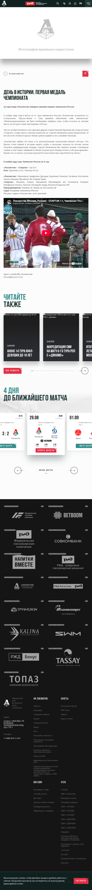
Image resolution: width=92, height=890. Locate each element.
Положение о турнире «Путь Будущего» (72, 845)
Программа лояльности (43, 736)
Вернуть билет (67, 719)
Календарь (38, 710)
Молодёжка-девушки (69, 802)
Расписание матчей (69, 706)
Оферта (64, 714)
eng (80, 4)
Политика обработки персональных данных (42, 751)
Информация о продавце (43, 811)
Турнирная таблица (41, 714)
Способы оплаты (40, 794)
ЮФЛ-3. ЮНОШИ (67, 815)
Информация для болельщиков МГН (46, 761)
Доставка (37, 798)
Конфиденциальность (42, 807)
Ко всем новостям (16, 74)
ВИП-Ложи (65, 710)
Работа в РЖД (39, 756)
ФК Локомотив (41, 698)
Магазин (38, 782)
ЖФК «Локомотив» (68, 794)
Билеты (64, 698)
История (64, 854)
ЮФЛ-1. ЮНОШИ (67, 807)
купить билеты (46, 450)
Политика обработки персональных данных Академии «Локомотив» (70, 838)
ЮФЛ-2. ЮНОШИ (67, 811)
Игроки (36, 719)
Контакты (65, 863)
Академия (65, 832)
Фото (35, 731)
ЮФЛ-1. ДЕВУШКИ (68, 819)
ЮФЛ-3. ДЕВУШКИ (68, 828)
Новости (37, 706)
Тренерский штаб (41, 723)
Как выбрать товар (41, 790)
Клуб (63, 782)
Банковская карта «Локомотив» (73, 859)
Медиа (36, 727)
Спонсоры (65, 850)
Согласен (81, 881)
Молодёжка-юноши (68, 798)
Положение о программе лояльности (44, 741)
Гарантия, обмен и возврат (44, 802)
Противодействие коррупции (45, 746)
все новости (12, 371)
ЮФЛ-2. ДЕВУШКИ (68, 823)
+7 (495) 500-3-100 (12, 738)
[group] (22, 337)
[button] (32, 371)
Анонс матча (46, 470)
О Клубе (64, 790)
